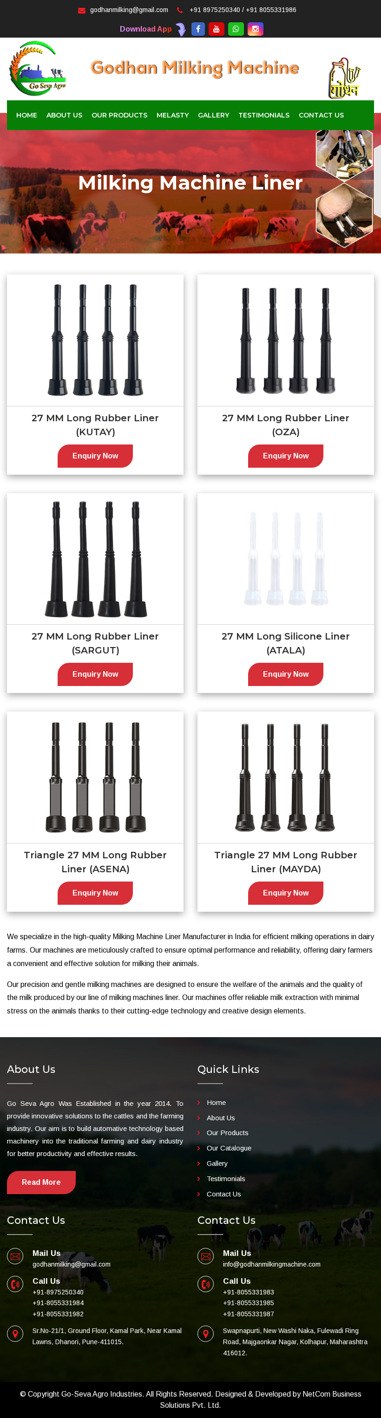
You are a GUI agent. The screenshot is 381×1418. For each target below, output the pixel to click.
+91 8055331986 (271, 9)
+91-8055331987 (248, 1314)
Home (26, 115)
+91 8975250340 (215, 9)
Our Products (228, 1133)
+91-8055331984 (58, 1303)
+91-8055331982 (58, 1314)
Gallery (217, 1163)
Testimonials (263, 115)
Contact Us (321, 115)
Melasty (173, 115)
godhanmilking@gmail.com (129, 9)
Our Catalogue (229, 1148)
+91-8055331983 (248, 1292)
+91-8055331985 (248, 1303)
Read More (41, 1182)
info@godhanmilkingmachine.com (272, 1264)
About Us (221, 1118)
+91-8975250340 (58, 1292)
